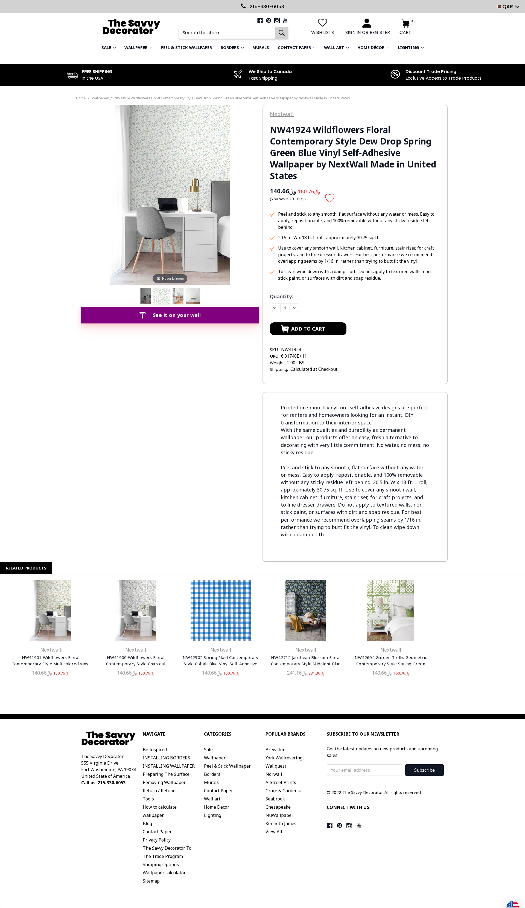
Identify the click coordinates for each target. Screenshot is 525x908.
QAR (507, 6)
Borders (230, 47)
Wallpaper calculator (164, 873)
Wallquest (276, 766)
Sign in (353, 32)
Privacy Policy (157, 840)
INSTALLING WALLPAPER (169, 766)
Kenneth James (281, 823)
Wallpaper (136, 47)
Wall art (334, 47)
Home (81, 98)
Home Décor (371, 47)
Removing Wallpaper (164, 782)
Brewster (275, 750)
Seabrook (275, 799)
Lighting (409, 47)
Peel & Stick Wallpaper (186, 47)
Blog (147, 823)
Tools (148, 799)
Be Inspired (155, 750)
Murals (260, 47)
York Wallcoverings (285, 758)
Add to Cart (51, 611)
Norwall (274, 774)
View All (274, 832)
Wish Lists (322, 32)
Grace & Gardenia (283, 791)
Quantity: (281, 296)
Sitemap (151, 881)
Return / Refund (159, 791)
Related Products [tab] (26, 568)
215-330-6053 (266, 6)
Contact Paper (295, 47)
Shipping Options (161, 864)
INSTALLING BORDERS (166, 758)
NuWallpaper (279, 815)
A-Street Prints (281, 782)
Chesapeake (278, 807)
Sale (106, 47)
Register (380, 32)
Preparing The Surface (166, 774)
